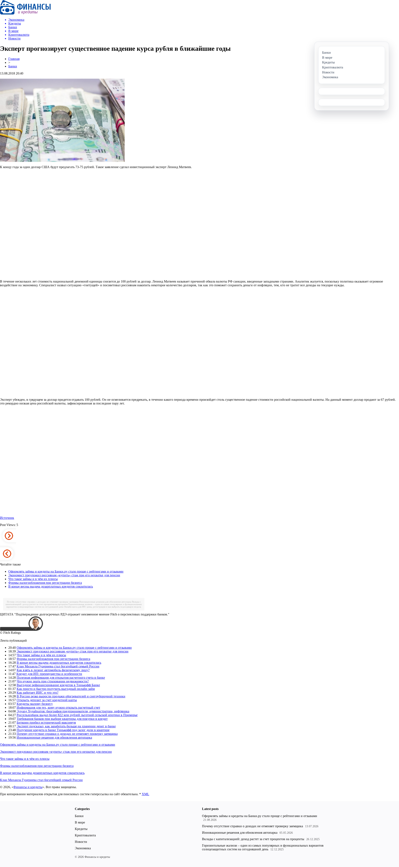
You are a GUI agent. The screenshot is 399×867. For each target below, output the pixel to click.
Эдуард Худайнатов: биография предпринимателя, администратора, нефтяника (73, 711)
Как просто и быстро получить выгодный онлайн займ (56, 689)
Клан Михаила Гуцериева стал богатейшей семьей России (58, 666)
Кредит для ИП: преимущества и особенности (49, 674)
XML (145, 794)
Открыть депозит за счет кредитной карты (47, 700)
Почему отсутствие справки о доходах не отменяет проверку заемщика (43, 601)
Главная (14, 59)
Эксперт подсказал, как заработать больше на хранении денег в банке (66, 726)
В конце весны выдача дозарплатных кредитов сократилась (50, 586)
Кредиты (81, 829)
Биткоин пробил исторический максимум (46, 722)
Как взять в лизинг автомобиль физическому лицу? (53, 670)
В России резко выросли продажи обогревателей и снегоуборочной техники (71, 696)
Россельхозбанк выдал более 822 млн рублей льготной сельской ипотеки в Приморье (77, 715)
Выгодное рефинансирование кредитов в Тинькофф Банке (58, 685)
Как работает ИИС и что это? (37, 692)
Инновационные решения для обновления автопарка (105, 601)
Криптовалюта (85, 835)
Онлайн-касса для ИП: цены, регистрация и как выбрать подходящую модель (102, 606)
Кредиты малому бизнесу (35, 704)
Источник (7, 518)
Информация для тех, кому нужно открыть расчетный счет (58, 707)
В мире (80, 822)
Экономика (83, 848)
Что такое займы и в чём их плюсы (33, 579)
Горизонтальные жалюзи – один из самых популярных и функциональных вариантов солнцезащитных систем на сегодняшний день (263, 847)
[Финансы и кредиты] (25, 13)
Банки (12, 66)
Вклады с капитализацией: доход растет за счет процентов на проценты (253, 839)
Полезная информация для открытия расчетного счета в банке (61, 677)
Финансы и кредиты (27, 787)
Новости (81, 841)
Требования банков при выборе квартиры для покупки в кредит (62, 719)
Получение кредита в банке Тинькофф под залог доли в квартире (63, 730)
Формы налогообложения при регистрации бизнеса (45, 582)
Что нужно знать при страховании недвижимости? (53, 681)
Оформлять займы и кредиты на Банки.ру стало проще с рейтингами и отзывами (65, 571)
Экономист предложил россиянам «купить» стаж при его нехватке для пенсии (64, 575)
